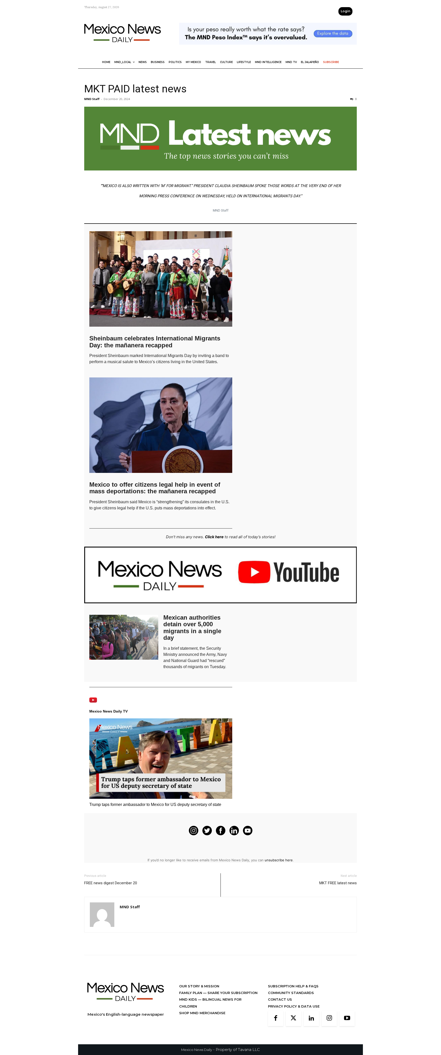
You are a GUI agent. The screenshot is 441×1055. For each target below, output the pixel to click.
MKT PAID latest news (135, 89)
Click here (214, 536)
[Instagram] (329, 1018)
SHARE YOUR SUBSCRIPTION (232, 993)
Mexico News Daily (196, 1050)
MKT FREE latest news (338, 883)
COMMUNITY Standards (291, 993)
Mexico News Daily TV (108, 711)
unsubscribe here (279, 860)
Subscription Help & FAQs (293, 986)
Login (345, 11)
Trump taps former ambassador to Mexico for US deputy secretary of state (155, 804)
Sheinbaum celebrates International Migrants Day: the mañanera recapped (154, 341)
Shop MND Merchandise (202, 1013)
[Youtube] (347, 1018)
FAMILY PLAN (191, 993)
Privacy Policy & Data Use (294, 1006)
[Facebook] (275, 1018)
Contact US (280, 999)
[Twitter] (293, 1018)
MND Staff (92, 99)
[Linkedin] (311, 1018)
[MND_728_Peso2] (268, 48)
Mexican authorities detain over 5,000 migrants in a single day (192, 627)
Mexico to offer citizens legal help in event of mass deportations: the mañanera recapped (154, 488)
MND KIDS (188, 999)
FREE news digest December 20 (110, 883)
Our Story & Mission (199, 986)
